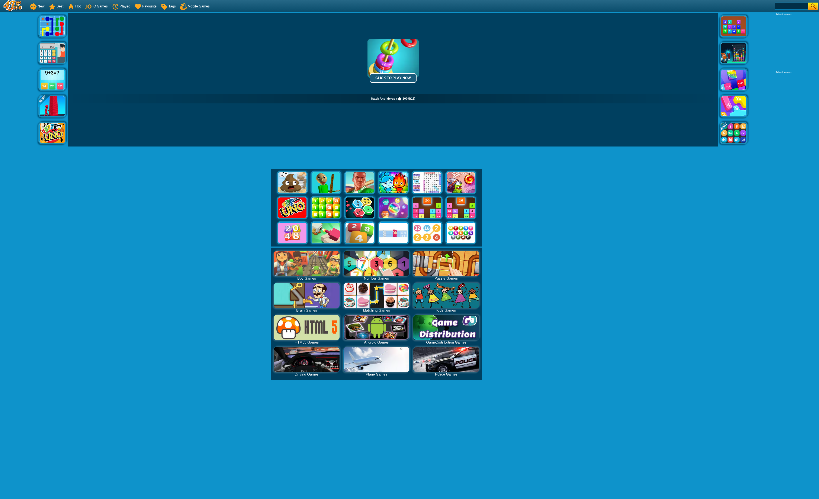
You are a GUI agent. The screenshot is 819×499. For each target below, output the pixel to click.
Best (60, 6)
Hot (78, 6)
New (41, 6)
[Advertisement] (19, 77)
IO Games (100, 6)
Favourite (149, 6)
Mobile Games (199, 6)
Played (125, 6)
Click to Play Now (393, 78)
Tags (172, 6)
